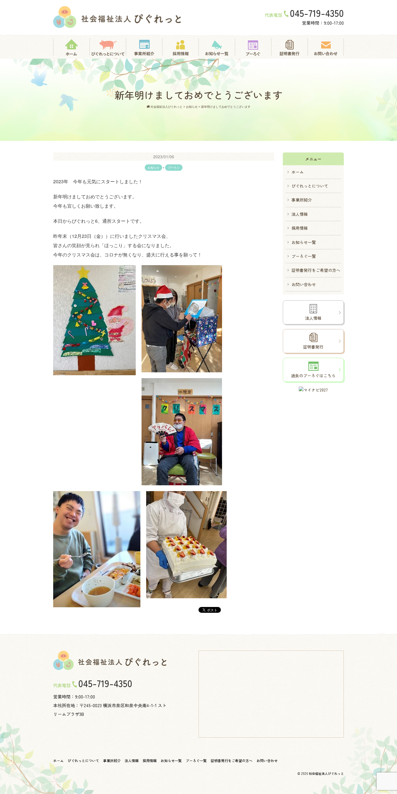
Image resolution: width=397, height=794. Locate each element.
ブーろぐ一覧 (304, 256)
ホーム (298, 172)
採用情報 (300, 228)
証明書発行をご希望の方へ (316, 270)
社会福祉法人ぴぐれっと (326, 773)
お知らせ (153, 168)
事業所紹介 (302, 200)
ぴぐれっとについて (310, 186)
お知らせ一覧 (304, 242)
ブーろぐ (174, 168)
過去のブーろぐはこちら (313, 375)
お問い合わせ (304, 284)
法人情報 (300, 214)
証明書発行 (313, 347)
